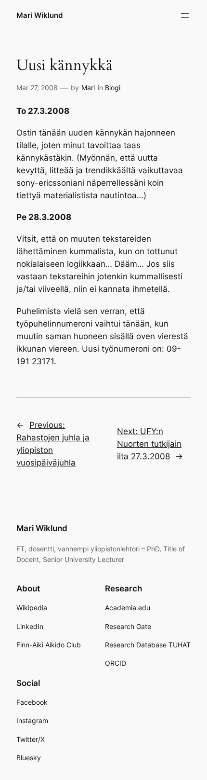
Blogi (112, 87)
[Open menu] (185, 15)
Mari (88, 87)
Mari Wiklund (39, 15)
